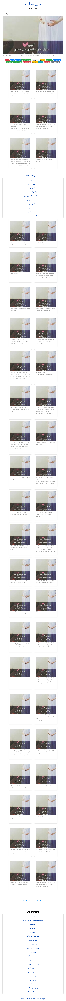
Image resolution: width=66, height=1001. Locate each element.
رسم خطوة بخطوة (33, 988)
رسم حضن (33, 980)
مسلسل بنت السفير (33, 184)
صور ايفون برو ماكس (55, 62)
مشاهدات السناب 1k (33, 215)
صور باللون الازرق (57, 60)
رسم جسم (33, 924)
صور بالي (7, 60)
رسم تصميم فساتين (33, 956)
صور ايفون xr (35, 62)
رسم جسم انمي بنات (33, 964)
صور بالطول (17, 60)
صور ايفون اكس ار (18, 62)
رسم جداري (33, 960)
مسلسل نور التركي (33, 204)
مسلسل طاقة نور (33, 212)
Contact (27, 999)
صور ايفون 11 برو (10, 62)
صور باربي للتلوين (35, 60)
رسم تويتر (33, 952)
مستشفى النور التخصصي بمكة (33, 192)
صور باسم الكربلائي (27, 62)
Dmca (22, 999)
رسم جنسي (33, 976)
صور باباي (12, 60)
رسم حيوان (33, 916)
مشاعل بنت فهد (33, 208)
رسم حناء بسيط (33, 940)
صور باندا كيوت (49, 60)
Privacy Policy (34, 999)
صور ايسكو (28, 60)
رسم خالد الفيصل (33, 984)
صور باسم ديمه (47, 62)
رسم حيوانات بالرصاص (33, 991)
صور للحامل (33, 4)
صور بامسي (42, 60)
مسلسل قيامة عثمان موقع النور (33, 196)
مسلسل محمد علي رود (33, 200)
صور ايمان (41, 62)
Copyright (42, 999)
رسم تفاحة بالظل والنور (33, 936)
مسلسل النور (33, 188)
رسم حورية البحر (33, 968)
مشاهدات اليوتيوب (33, 180)
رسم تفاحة (33, 928)
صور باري (23, 60)
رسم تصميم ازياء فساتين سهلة (33, 972)
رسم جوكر (33, 932)
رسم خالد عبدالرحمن (33, 948)
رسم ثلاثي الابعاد (33, 944)
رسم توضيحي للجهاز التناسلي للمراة (33, 920)
